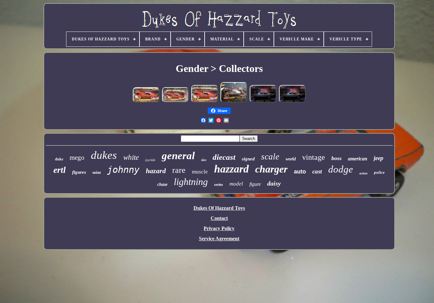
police (379, 172)
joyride (150, 160)
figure (255, 184)
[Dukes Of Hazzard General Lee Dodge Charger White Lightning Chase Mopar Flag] (146, 101)
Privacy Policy (219, 228)
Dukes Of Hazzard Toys (219, 208)
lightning (191, 181)
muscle (200, 172)
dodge (340, 169)
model (236, 184)
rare (179, 170)
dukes (104, 155)
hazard (156, 171)
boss (336, 158)
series (218, 184)
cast (317, 171)
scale (270, 156)
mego (77, 157)
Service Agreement (219, 238)
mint (96, 172)
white (131, 157)
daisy (274, 183)
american (357, 158)
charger (271, 169)
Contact (219, 218)
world (291, 159)
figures (79, 172)
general (178, 155)
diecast (224, 157)
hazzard (231, 169)
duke (59, 159)
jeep (378, 158)
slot (203, 160)
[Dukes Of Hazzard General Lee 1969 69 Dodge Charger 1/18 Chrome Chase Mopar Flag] (234, 101)
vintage (313, 157)
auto (300, 171)
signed (248, 158)
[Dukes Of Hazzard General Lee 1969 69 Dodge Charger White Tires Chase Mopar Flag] (175, 101)
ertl (59, 170)
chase (162, 184)
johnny (123, 169)
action (363, 173)
